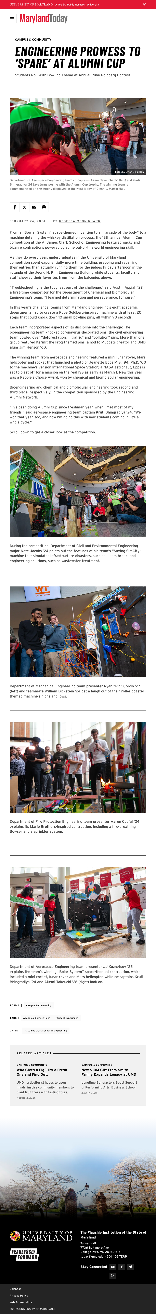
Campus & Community (38, 1005)
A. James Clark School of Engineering (46, 1030)
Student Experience (67, 1017)
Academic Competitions (36, 1017)
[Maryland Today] (44, 19)
